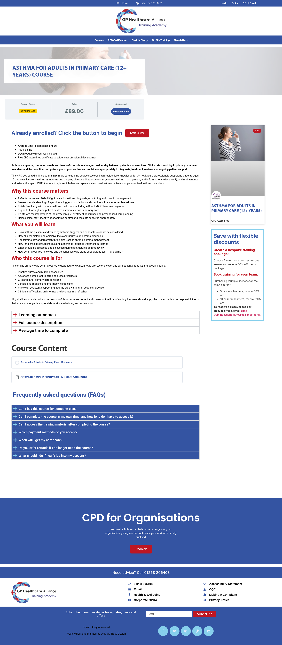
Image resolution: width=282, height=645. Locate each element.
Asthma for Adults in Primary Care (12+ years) (236, 208)
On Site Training (161, 40)
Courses (99, 40)
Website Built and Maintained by (85, 633)
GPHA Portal (249, 3)
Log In (224, 3)
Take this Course (121, 111)
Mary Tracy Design (115, 633)
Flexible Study (140, 40)
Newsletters (181, 40)
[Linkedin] (209, 631)
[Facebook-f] (163, 631)
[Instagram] (186, 631)
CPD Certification (117, 40)
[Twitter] (175, 631)
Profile (235, 3)
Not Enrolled (28, 111)
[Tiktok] (197, 631)
